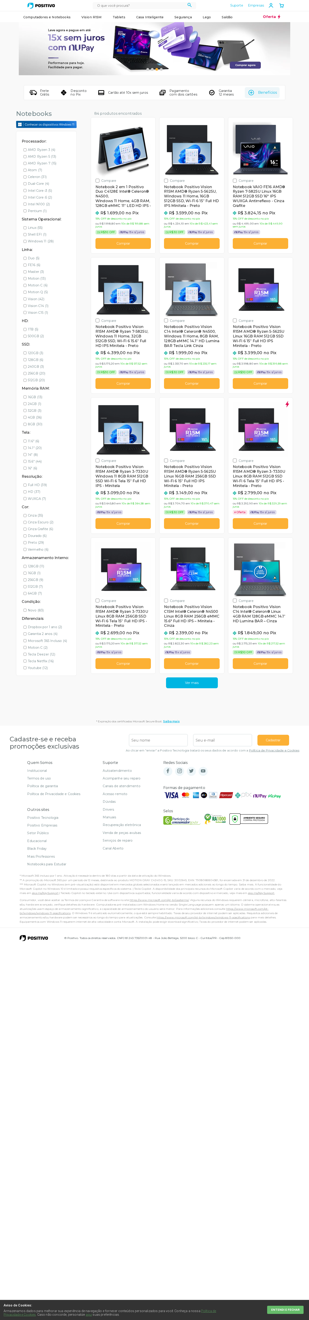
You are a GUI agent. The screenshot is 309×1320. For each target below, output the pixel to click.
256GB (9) (35, 580)
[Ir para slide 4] (161, 69)
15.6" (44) (35, 461)
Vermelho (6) (38, 550)
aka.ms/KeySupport (45, 893)
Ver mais (192, 683)
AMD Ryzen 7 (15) (42, 163)
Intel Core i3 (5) (40, 191)
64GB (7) (35, 593)
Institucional (37, 771)
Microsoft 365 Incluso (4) (47, 641)
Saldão (227, 17)
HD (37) (34, 492)
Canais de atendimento (121, 786)
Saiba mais (171, 721)
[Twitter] (191, 771)
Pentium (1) (37, 211)
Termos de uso (39, 778)
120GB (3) (35, 353)
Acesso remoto (115, 794)
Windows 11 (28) (41, 241)
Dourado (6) (37, 536)
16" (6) (32, 468)
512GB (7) (35, 587)
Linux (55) (35, 228)
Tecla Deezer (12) (41, 654)
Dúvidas (109, 802)
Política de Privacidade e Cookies (274, 750)
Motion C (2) (38, 648)
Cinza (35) (35, 515)
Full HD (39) (37, 485)
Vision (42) (36, 299)
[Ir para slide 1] (147, 69)
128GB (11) (36, 566)
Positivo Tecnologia (42, 818)
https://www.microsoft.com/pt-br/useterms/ (159, 900)
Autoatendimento (117, 771)
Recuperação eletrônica (122, 825)
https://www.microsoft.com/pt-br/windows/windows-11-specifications (203, 917)
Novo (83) (36, 610)
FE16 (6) (34, 265)
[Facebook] (168, 771)
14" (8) (33, 455)
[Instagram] (179, 771)
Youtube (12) (38, 668)
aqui (89, 1314)
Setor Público (38, 833)
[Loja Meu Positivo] (41, 6)
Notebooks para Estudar (46, 864)
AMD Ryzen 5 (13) (42, 156)
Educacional (37, 841)
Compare (108, 181)
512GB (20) (36, 380)
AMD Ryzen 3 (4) (41, 150)
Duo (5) (33, 258)
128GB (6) (35, 360)
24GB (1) (34, 404)
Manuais (109, 817)
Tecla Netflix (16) (41, 661)
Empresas (256, 5)
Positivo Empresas (42, 825)
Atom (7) (35, 170)
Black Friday (37, 849)
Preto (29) (36, 543)
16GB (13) (35, 397)
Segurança (183, 17)
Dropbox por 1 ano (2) (45, 627)
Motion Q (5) (38, 292)
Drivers (108, 809)
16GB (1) (34, 573)
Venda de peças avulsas (122, 833)
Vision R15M (91, 17)
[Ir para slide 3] (156, 69)
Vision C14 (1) (38, 306)
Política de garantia (42, 786)
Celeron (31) (37, 177)
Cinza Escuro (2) (41, 522)
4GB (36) (35, 417)
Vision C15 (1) (38, 313)
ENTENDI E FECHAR (285, 1309)
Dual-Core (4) (38, 184)
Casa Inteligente (150, 17)
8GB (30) (35, 424)
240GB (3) (36, 367)
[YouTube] (203, 771)
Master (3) (36, 272)
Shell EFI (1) (37, 234)
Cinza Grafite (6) (40, 529)
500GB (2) (36, 336)
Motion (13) (37, 278)
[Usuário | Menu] (271, 5)
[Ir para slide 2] (152, 69)
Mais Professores (41, 856)
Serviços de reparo (118, 840)
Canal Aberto (113, 848)
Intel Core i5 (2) (40, 197)
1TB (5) (33, 329)
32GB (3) (34, 411)
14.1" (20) (35, 448)
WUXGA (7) (37, 499)
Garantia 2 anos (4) (42, 634)
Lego (207, 17)
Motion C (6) (38, 285)
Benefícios (267, 92)
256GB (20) (36, 373)
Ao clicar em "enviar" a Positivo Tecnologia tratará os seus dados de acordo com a (212, 750)
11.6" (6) (33, 441)
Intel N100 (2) (39, 204)
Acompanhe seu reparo (121, 778)
